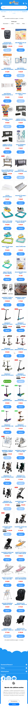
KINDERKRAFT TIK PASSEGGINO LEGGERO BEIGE (7, 476)
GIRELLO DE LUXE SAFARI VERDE (7, 247)
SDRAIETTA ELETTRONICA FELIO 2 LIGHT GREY (7, 578)
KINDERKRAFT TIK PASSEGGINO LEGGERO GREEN (20, 477)
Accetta (14, 704)
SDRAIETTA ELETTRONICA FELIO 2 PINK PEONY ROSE (20, 578)
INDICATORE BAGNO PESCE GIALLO (20, 273)
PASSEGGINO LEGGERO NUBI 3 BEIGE (21, 527)
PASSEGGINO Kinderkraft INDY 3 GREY (20, 502)
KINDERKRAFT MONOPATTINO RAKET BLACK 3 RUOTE (7, 400)
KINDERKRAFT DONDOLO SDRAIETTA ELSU (20, 298)
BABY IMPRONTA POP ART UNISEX (20, 43)
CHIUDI (3, 682)
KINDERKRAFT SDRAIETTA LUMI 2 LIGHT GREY (20, 451)
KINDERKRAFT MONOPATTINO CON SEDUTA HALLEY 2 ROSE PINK (21, 349)
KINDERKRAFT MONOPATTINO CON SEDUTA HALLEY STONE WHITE (7, 375)
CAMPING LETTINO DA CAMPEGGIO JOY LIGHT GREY (7, 146)
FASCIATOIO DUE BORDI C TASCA (20, 196)
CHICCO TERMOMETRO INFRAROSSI (20, 145)
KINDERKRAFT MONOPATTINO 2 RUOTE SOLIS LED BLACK (7, 324)
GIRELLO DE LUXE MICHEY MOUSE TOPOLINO (20, 222)
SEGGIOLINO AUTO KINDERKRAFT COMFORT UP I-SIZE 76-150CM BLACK (21, 604)
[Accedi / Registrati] (24, 3)
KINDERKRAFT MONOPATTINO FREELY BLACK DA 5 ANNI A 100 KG (21, 375)
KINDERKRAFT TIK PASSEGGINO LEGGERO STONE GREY (7, 502)
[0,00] (26, 3)
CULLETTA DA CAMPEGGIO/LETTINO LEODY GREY (21, 171)
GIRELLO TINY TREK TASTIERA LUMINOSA (7, 273)
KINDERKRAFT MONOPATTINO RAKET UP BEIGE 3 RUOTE (20, 426)
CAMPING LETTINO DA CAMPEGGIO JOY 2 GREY (20, 120)
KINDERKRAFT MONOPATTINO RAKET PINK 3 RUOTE (7, 426)
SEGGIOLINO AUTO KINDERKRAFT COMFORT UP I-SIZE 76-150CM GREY (7, 630)
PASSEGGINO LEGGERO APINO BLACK (7, 527)
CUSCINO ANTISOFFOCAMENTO (7, 196)
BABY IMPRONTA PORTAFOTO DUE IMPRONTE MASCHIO (21, 69)
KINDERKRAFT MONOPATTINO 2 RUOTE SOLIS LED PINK (20, 324)
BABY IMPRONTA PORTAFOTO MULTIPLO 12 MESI (7, 95)
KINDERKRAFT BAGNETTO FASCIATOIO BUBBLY (7, 298)
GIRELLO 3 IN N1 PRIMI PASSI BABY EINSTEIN (7, 222)
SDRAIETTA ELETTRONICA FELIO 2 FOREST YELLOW (20, 553)
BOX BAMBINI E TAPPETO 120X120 (20, 94)
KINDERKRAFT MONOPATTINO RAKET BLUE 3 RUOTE (21, 400)
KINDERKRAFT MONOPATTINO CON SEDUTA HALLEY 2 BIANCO (7, 349)
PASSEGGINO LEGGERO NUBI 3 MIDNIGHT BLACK (7, 553)
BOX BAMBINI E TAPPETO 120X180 (7, 120)
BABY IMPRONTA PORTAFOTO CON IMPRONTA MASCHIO (7, 69)
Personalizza (14, 701)
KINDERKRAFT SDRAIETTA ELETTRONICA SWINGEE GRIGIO (7, 451)
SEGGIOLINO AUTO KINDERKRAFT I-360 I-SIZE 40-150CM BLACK (21, 630)
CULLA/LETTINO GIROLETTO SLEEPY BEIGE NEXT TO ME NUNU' (7, 171)
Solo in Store (8, 381)
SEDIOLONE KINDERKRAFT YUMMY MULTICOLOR (7, 604)
